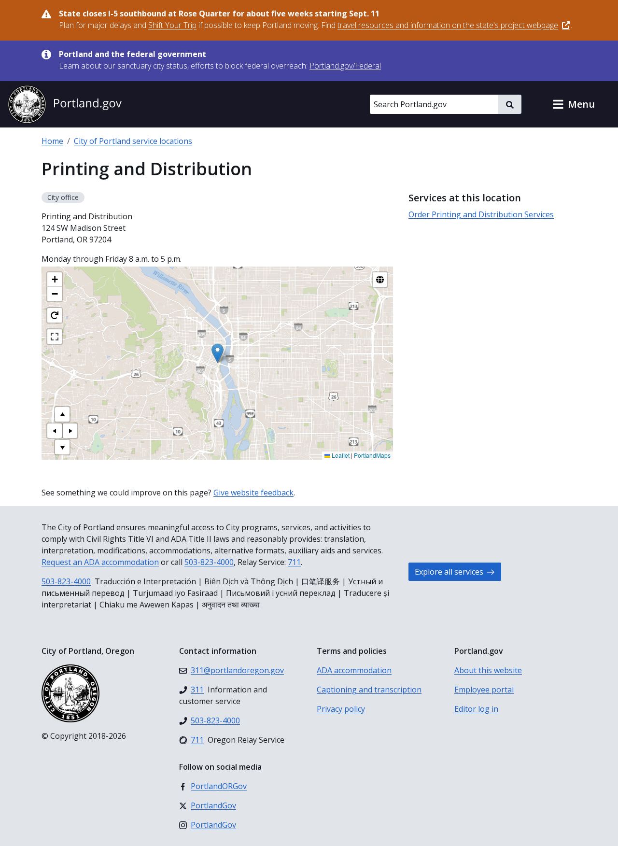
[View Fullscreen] (54, 336)
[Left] (54, 430)
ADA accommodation (354, 670)
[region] (217, 363)
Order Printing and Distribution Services (481, 214)
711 (294, 562)
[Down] (62, 447)
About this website (488, 670)
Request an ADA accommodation (100, 562)
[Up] (62, 414)
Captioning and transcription (369, 689)
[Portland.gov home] (65, 104)
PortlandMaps (372, 455)
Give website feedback (253, 492)
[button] (573, 104)
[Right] (70, 430)
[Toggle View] (380, 279)
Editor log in (476, 709)
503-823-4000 (209, 562)
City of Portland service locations (133, 141)
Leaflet (340, 455)
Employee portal (484, 689)
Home (52, 141)
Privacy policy (341, 709)
